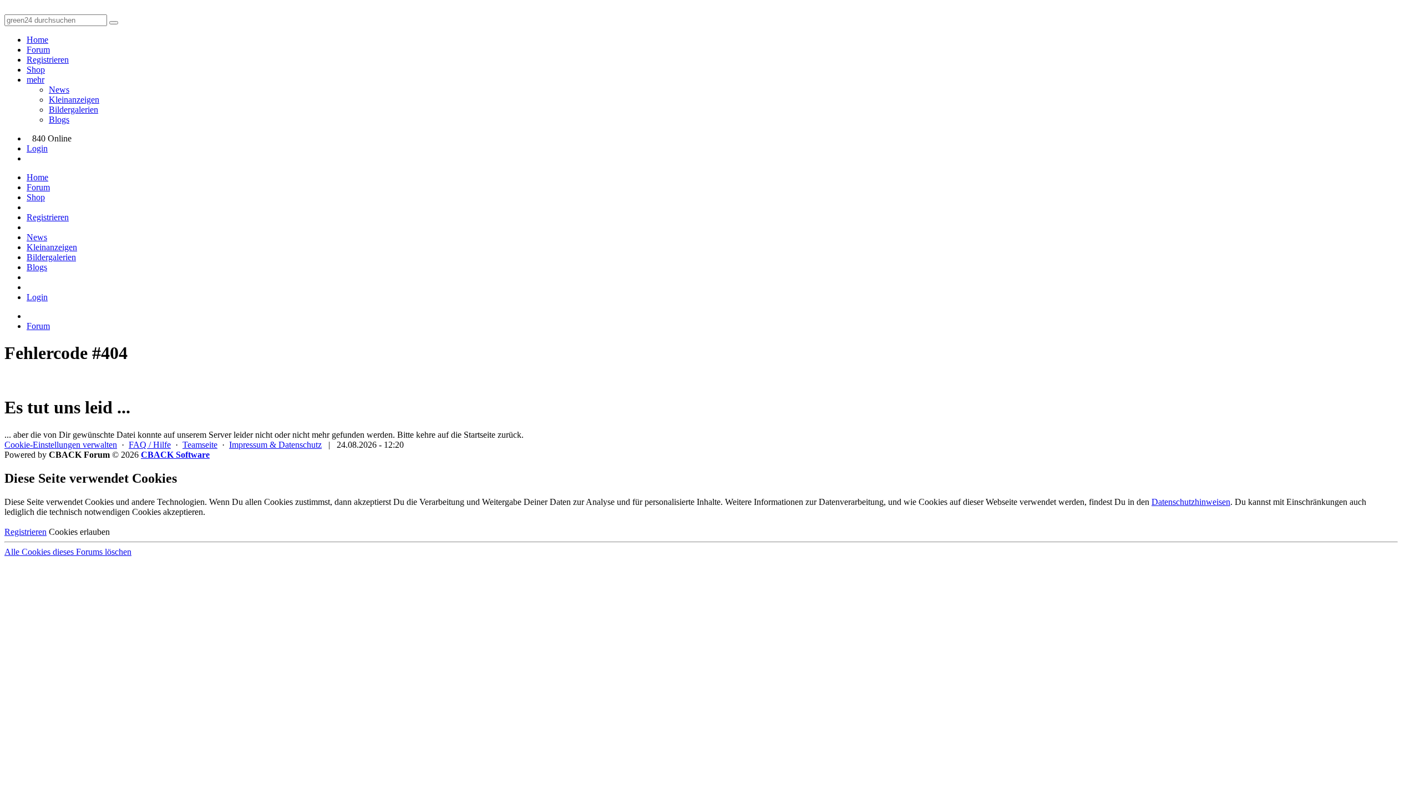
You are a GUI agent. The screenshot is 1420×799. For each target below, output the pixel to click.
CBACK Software (175, 454)
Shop (36, 69)
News (59, 89)
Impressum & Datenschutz (275, 444)
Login (37, 148)
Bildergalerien (73, 109)
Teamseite (199, 444)
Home (37, 39)
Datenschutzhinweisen (1191, 502)
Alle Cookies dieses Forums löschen (67, 552)
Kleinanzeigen (74, 99)
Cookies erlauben (79, 532)
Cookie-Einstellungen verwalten (60, 444)
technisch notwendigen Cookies (105, 512)
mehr (35, 79)
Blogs (59, 119)
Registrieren (48, 59)
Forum (38, 49)
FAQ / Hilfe (150, 444)
